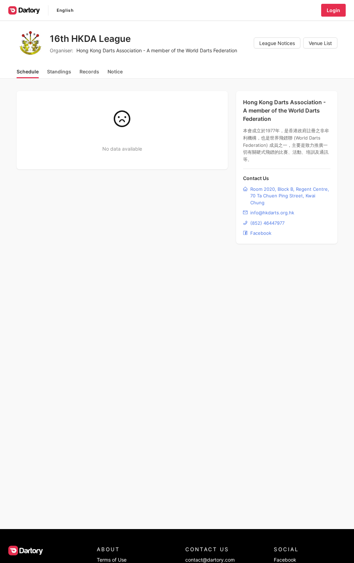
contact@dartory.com (210, 560)
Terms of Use (112, 560)
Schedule (28, 71)
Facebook (285, 560)
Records (89, 71)
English (65, 10)
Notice (115, 71)
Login (333, 10)
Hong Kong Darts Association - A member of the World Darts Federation (156, 50)
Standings (59, 71)
